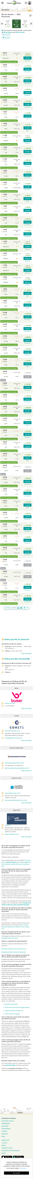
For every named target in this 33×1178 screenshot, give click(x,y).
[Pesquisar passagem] (25, 3)
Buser (21, 925)
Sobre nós (5, 1140)
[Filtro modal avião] (24, 607)
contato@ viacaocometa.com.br (13, 738)
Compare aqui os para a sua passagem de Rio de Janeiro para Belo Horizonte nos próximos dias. (16, 863)
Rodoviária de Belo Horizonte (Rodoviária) (14, 952)
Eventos (5, 1134)
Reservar (27, 140)
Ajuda (4, 1153)
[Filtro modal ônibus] (18, 607)
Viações (4, 1131)
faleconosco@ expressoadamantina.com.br (17, 768)
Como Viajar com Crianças (12, 1014)
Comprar (27, 58)
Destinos (5, 1126)
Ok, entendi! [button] (16, 1173)
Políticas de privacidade (10, 1150)
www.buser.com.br (10, 703)
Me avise (7, 37)
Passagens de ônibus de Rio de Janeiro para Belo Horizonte (16, 904)
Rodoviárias (6, 1129)
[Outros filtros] (27, 607)
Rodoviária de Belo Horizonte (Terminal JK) (14, 949)
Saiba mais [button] (23, 1168)
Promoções (6, 1123)
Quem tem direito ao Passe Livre (14, 1010)
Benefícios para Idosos (11, 1004)
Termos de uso (7, 1148)
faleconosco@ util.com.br (12, 834)
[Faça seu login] (29, 3)
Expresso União (19, 927)
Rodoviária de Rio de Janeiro (10, 938)
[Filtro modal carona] (21, 607)
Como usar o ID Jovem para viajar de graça (17, 1007)
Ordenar (8, 608)
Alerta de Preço (8, 1121)
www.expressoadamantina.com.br (14, 763)
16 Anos (4, 1143)
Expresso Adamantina (8, 927)
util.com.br (8, 825)
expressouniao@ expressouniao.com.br (16, 800)
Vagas (4, 1145)
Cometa (25, 925)
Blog (3, 1136)
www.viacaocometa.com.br (12, 731)
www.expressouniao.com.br (13, 793)
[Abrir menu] (2, 3)
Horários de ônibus (9, 1118)
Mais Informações (26, 653)
